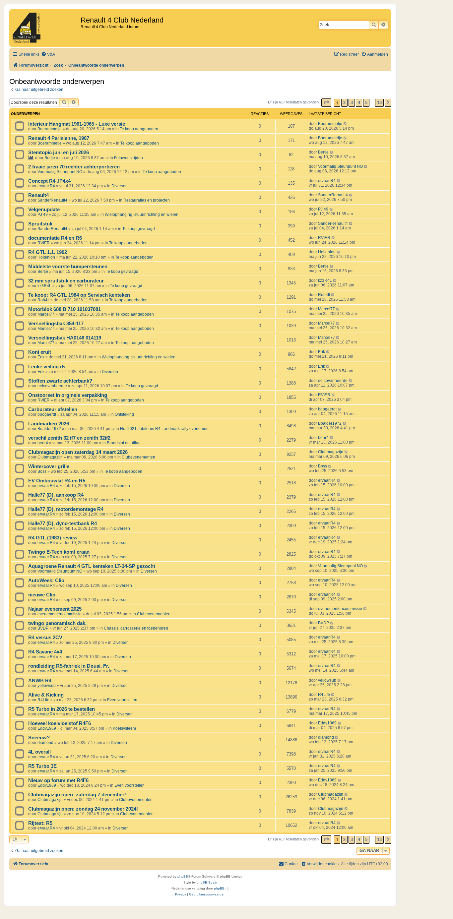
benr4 (42, 443)
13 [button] (379, 102)
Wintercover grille (48, 466)
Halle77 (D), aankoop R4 (56, 495)
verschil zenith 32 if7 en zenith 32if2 (69, 438)
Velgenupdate (44, 209)
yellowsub (46, 685)
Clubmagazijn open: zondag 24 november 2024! (83, 809)
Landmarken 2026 (48, 423)
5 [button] (366, 102)
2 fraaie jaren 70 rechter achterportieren (74, 166)
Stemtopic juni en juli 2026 (58, 152)
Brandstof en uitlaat (124, 443)
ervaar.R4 (46, 186)
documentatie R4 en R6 (55, 238)
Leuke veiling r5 (46, 366)
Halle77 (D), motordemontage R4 (65, 509)
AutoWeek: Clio (46, 580)
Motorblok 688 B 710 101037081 (64, 309)
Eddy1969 (46, 728)
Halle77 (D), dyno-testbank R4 (62, 523)
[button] (326, 102)
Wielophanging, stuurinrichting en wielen (141, 214)
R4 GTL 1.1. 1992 (47, 252)
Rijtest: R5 (40, 823)
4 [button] (359, 102)
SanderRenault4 (52, 200)
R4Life (43, 700)
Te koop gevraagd (138, 228)
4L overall (39, 752)
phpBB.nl (221, 888)
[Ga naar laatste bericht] (345, 123)
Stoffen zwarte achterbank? (60, 381)
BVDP (42, 628)
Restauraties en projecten (146, 200)
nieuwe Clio (41, 594)
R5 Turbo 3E (42, 766)
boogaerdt (46, 414)
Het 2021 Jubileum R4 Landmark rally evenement (165, 428)
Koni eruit (39, 352)
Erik (40, 357)
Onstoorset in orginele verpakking (67, 395)
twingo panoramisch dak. (57, 623)
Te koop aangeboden (139, 129)
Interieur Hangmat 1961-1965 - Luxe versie (76, 124)
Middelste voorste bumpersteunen (67, 266)
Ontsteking (124, 414)
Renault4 (38, 195)
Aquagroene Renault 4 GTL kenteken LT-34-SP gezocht (91, 566)
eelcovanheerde (52, 386)
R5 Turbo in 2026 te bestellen (61, 709)
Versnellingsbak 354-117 (56, 323)
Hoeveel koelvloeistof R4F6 (59, 723)
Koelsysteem (124, 728)
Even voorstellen (122, 700)
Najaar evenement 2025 (55, 609)
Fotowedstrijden (128, 157)
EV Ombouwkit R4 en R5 (56, 480)
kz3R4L (44, 285)
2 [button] (344, 102)
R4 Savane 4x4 (45, 651)
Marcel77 (45, 314)
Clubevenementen (138, 457)
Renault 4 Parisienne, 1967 (58, 138)
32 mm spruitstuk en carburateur (66, 280)
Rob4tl (43, 300)
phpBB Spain (207, 882)
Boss (41, 471)
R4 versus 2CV (45, 637)
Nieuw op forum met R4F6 (58, 780)
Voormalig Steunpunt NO (59, 171)
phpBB (182, 876)
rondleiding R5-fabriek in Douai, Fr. (68, 666)
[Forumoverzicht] (46, 28)
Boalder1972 (49, 428)
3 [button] (352, 102)
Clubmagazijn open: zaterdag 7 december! (77, 794)
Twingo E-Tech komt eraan (59, 552)
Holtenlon (46, 257)
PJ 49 (42, 214)
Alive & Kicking (46, 695)
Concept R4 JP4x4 (49, 181)
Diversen (119, 186)
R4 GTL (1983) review (53, 537)
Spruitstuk (40, 223)
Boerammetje (49, 129)
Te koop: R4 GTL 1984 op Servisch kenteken (79, 295)
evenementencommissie (59, 614)
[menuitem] (48, 54)
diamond (45, 742)
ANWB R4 (39, 680)
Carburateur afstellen (52, 409)
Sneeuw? (39, 737)
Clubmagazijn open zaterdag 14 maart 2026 (78, 452)
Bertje (49, 157)
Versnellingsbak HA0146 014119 (64, 337)
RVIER (43, 243)
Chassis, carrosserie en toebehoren (136, 628)
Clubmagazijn (50, 457)
